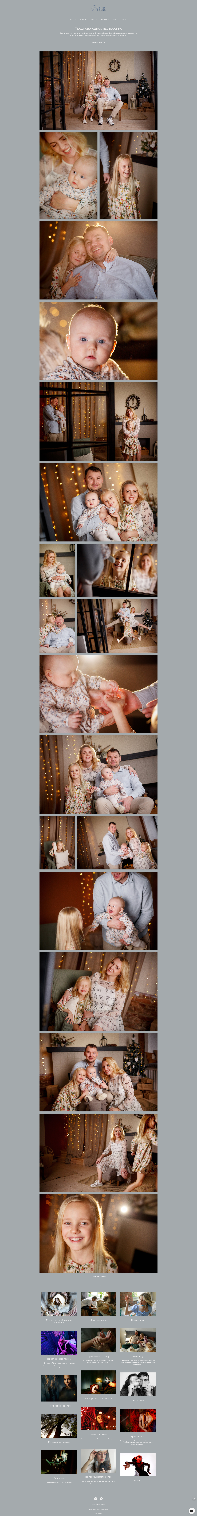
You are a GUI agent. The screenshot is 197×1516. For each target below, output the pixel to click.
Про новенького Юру (98, 1356)
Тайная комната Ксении (59, 1359)
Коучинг (94, 20)
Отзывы (124, 20)
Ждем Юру (137, 1356)
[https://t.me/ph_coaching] (101, 1499)
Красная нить (138, 1436)
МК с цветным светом (59, 1406)
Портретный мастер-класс (98, 1477)
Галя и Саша (138, 1400)
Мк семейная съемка (59, 1442)
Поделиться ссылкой (99, 1276)
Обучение (83, 20)
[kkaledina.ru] (98, 9)
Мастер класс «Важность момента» (59, 1321)
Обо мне (73, 20)
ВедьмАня (59, 1478)
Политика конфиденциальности (98, 1509)
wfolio (100, 1513)
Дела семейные (98, 1320)
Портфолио (105, 20)
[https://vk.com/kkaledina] (95, 1499)
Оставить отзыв (97, 43)
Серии (115, 20)
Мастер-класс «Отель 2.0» (98, 1398)
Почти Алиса (137, 1320)
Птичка (137, 1480)
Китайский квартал (98, 1434)
